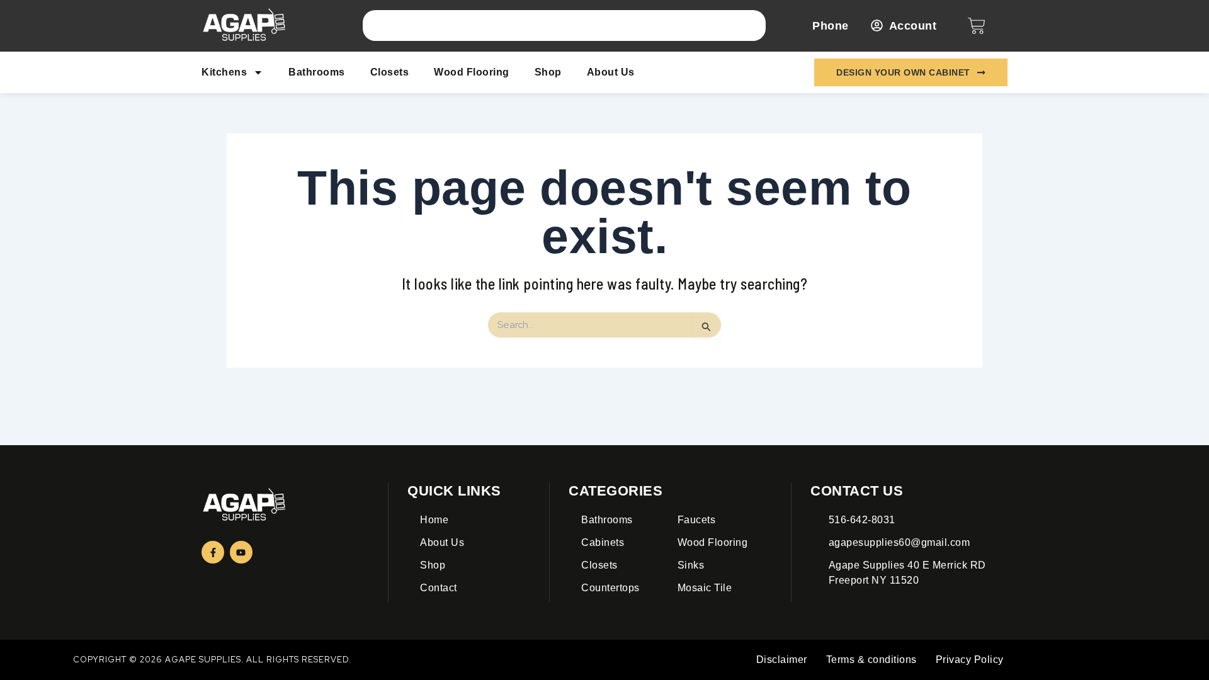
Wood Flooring (471, 72)
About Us (611, 72)
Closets (389, 72)
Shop (548, 72)
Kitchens (224, 72)
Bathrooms (316, 72)
